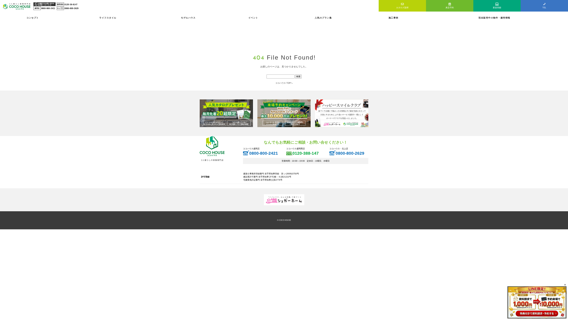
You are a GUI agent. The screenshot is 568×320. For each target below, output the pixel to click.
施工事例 (393, 17)
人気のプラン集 (323, 17)
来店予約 (450, 7)
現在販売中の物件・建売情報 (494, 17)
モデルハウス (188, 17)
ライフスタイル (107, 17)
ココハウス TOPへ (284, 83)
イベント (253, 17)
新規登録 (497, 7)
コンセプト (32, 17)
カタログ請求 (402, 7)
